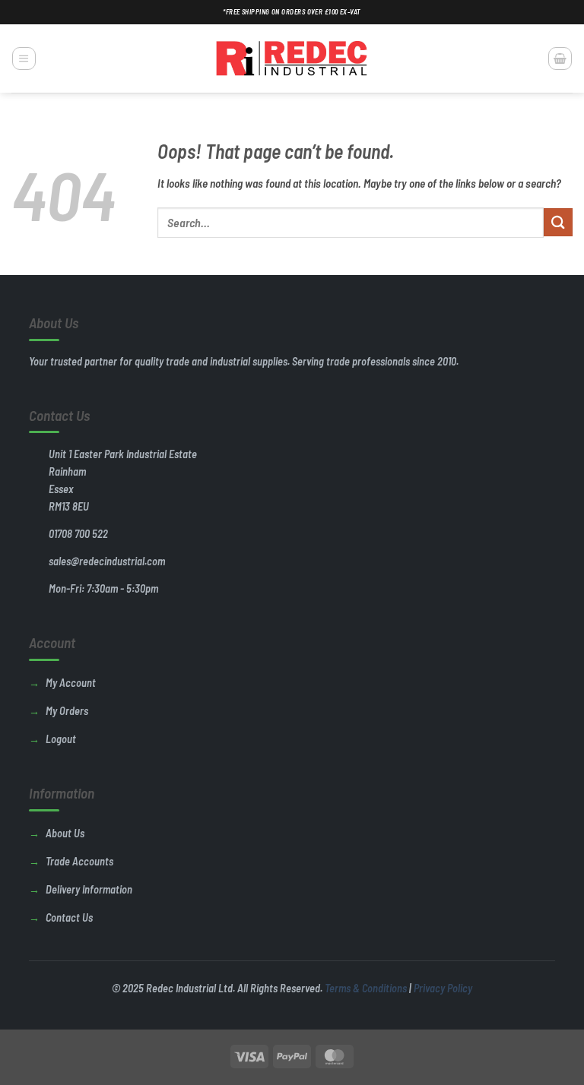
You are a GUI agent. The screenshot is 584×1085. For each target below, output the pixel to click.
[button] (23, 58)
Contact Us (69, 917)
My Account (71, 682)
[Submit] (558, 222)
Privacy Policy (443, 988)
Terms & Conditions (366, 988)
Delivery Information (89, 889)
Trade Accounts (79, 861)
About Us (65, 833)
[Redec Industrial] (292, 58)
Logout (61, 738)
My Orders (67, 710)
